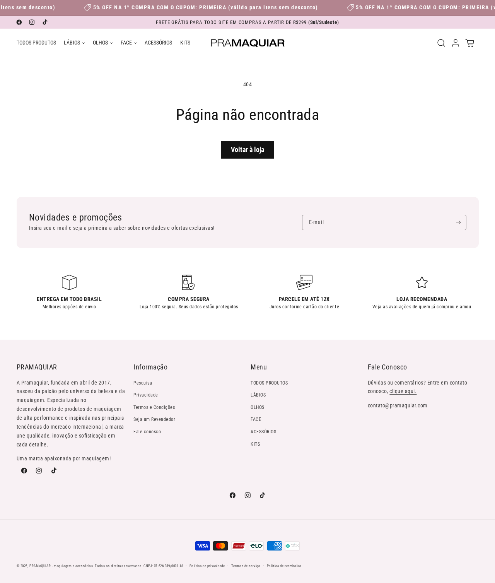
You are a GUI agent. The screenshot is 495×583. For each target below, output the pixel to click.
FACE (256, 419)
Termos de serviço (246, 566)
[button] (74, 42)
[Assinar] (458, 222)
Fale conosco (147, 431)
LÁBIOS (258, 395)
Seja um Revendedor (154, 419)
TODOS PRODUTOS (269, 383)
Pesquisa (142, 383)
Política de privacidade (207, 566)
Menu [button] (259, 367)
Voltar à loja (247, 149)
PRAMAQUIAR (40, 566)
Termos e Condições (154, 407)
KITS (255, 444)
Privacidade (145, 395)
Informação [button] (150, 367)
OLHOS (258, 407)
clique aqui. (402, 391)
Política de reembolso (284, 566)
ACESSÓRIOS (263, 431)
